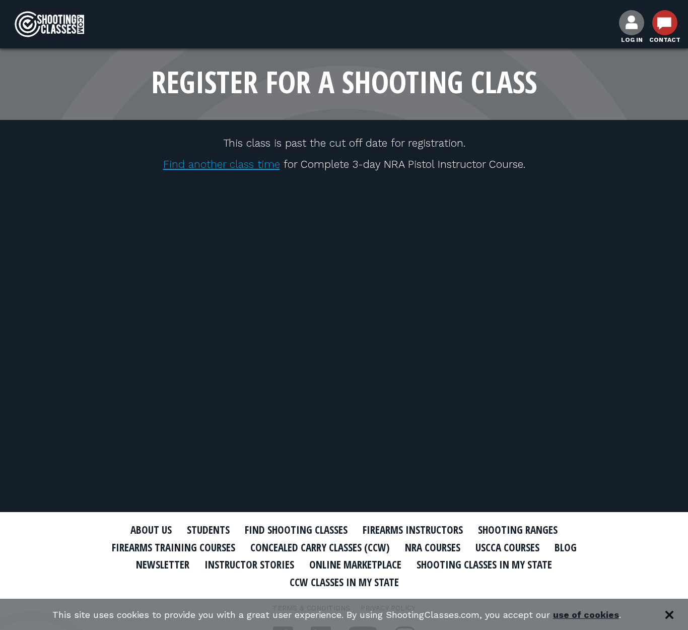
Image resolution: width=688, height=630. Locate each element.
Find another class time (221, 164)
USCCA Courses (507, 547)
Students (208, 530)
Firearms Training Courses (173, 547)
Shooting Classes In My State (484, 564)
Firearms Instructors (413, 530)
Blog (566, 547)
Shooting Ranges (518, 530)
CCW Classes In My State (344, 582)
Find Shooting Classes (296, 530)
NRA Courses (432, 547)
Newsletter (162, 564)
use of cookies (586, 614)
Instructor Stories (249, 564)
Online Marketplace (355, 564)
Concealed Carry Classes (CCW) (320, 547)
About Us (151, 530)
